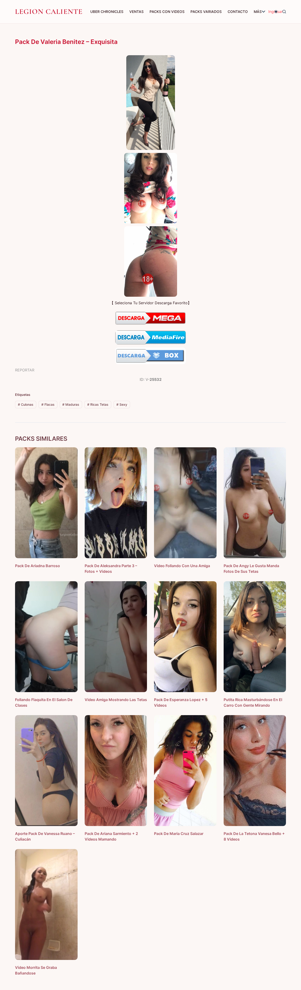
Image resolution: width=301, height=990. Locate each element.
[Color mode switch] (276, 11)
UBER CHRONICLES (106, 11)
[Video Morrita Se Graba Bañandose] (46, 904)
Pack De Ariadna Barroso (37, 565)
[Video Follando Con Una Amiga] (185, 502)
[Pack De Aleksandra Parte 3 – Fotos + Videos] (116, 502)
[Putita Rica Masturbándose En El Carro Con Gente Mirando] (255, 636)
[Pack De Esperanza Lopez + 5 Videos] (185, 636)
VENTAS (136, 11)
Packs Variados (206, 11)
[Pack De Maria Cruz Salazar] (185, 770)
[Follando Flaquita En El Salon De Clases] (46, 636)
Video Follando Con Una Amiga (182, 565)
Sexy (121, 404)
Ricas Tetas (97, 404)
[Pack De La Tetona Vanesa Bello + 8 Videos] (255, 770)
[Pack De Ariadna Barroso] (46, 502)
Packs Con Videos (167, 11)
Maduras (70, 404)
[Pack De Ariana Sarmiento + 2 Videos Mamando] (116, 770)
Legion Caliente (49, 11)
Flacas (48, 404)
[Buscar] (284, 11)
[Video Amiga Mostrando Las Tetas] (116, 636)
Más (258, 11)
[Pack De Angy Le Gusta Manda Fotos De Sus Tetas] (255, 502)
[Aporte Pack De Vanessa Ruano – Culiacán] (46, 770)
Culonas (25, 404)
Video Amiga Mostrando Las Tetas (116, 699)
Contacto (238, 11)
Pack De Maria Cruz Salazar (178, 833)
